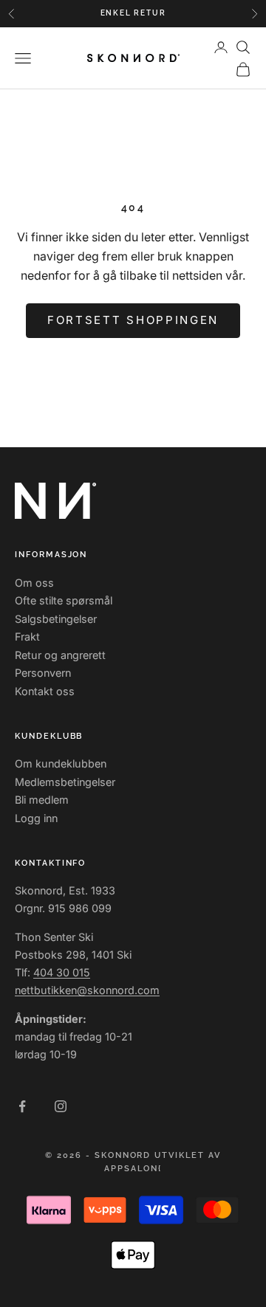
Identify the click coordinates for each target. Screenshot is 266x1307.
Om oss (34, 582)
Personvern (43, 672)
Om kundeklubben (60, 763)
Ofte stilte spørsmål (63, 600)
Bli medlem (42, 799)
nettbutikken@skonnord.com (87, 990)
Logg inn (36, 818)
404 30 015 (61, 972)
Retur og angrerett (60, 655)
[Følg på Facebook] (22, 1106)
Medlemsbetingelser (65, 782)
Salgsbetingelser (56, 619)
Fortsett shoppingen (133, 320)
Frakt (27, 636)
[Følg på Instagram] (60, 1106)
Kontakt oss (45, 691)
